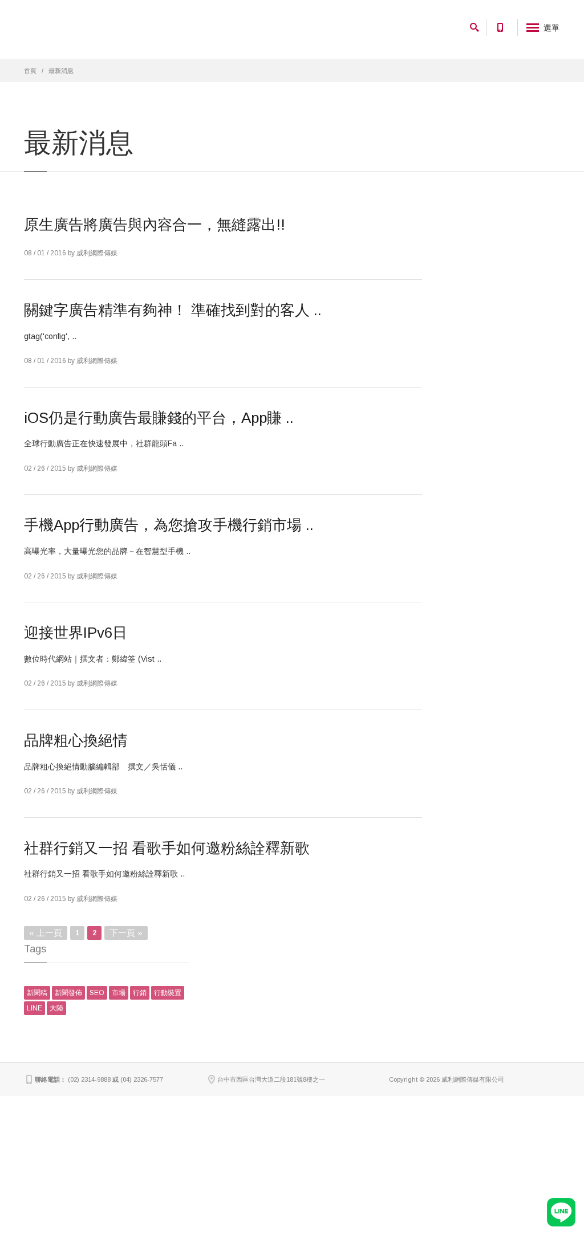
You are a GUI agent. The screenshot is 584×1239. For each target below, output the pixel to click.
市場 (118, 993)
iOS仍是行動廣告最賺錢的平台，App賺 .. (159, 417)
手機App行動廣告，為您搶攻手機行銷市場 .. (169, 524)
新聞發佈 (68, 993)
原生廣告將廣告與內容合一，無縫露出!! (154, 224)
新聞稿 (37, 993)
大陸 (56, 1008)
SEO (97, 993)
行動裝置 (167, 993)
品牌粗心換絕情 (76, 740)
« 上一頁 (45, 933)
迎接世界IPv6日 (75, 632)
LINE (34, 1008)
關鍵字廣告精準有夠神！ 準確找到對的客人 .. (173, 310)
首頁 (30, 70)
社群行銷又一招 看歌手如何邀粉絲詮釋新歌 (167, 848)
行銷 (140, 993)
